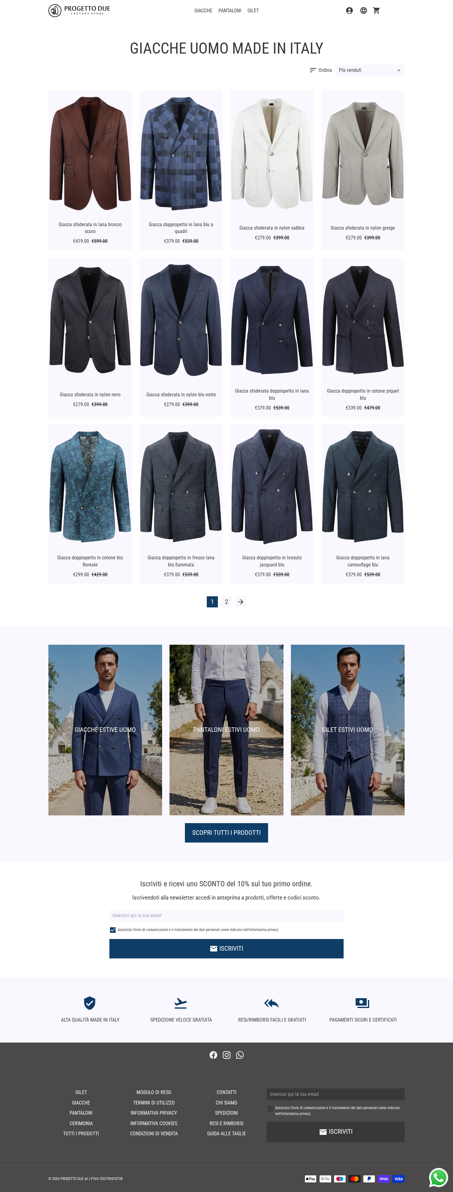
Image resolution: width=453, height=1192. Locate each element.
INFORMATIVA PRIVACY (154, 1113)
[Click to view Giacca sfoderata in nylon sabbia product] (272, 153)
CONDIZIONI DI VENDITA (154, 1134)
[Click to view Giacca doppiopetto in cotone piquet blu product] (363, 320)
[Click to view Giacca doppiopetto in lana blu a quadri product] (181, 153)
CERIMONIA (81, 1123)
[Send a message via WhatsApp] (438, 1177)
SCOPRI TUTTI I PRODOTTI (226, 832)
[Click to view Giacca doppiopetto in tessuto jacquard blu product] (272, 487)
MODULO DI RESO (154, 1092)
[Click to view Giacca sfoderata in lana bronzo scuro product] (90, 153)
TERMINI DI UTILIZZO (154, 1103)
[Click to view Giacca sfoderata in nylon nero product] (90, 320)
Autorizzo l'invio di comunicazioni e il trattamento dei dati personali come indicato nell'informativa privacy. (198, 930)
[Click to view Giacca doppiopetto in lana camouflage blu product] (363, 487)
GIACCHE (203, 11)
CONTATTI (226, 1092)
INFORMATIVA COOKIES (153, 1123)
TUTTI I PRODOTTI (81, 1134)
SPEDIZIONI (226, 1113)
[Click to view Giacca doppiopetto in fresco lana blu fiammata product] (181, 487)
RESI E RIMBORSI (226, 1123)
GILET (253, 11)
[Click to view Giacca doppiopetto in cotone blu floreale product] (90, 487)
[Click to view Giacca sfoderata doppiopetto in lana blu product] (272, 320)
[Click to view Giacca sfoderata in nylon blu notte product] (181, 320)
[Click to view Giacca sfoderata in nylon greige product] (363, 153)
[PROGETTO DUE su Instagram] (226, 1056)
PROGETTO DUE (72, 1179)
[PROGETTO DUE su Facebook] (213, 1056)
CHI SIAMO (226, 1103)
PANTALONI (229, 11)
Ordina (320, 70)
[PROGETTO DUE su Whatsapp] (240, 1056)
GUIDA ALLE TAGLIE (226, 1134)
